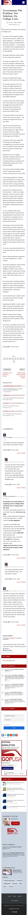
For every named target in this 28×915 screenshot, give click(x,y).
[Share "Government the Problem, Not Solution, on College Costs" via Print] (14, 361)
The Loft (11, 886)
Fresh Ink (14, 883)
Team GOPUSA (14, 900)
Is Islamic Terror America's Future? (11, 405)
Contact (9, 896)
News (14, 790)
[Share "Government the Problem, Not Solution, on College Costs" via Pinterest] (12, 358)
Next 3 (5, 886)
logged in (13, 638)
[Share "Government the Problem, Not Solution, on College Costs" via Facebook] (4, 358)
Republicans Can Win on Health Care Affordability (15, 801)
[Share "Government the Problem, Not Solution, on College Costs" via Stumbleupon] (20, 358)
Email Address (6, 763)
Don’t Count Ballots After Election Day (16, 806)
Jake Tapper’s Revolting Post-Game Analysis (13, 398)
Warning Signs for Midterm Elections (14, 670)
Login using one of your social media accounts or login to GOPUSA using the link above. (14, 646)
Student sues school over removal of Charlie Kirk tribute (15, 795)
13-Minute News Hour (17, 784)
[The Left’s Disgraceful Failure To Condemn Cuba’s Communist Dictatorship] (14, 386)
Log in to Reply (21, 453)
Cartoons (19, 880)
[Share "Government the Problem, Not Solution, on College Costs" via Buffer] (18, 358)
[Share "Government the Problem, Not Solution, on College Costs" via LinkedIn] (15, 358)
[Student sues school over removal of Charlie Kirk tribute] (4, 795)
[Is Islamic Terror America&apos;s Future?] (14, 403)
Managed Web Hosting (14, 908)
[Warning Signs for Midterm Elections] (4, 783)
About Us (20, 896)
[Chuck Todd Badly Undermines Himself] (14, 411)
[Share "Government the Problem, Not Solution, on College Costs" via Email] (23, 358)
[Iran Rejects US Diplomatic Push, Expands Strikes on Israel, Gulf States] (4, 789)
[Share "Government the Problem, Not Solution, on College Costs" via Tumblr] (10, 358)
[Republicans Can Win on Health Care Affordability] (4, 801)
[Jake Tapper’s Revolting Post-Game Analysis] (14, 395)
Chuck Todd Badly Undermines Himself (12, 413)
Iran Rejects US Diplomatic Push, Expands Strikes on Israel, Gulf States (14, 676)
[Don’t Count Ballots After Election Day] (4, 807)
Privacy (14, 896)
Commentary (12, 24)
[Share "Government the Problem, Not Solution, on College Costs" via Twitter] (7, 358)
